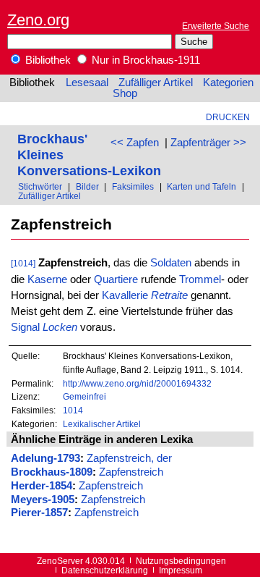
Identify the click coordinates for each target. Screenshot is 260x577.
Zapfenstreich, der (129, 458)
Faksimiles (133, 186)
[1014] (23, 263)
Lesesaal (87, 82)
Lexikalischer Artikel (102, 424)
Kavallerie (125, 295)
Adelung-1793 (45, 458)
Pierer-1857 (39, 512)
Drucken (228, 117)
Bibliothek (46, 60)
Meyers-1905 (42, 499)
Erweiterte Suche (215, 25)
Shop (125, 93)
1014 (73, 410)
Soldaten (170, 263)
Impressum (180, 570)
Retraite (169, 295)
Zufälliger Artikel (155, 82)
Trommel (200, 279)
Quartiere (116, 279)
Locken (60, 327)
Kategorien (228, 82)
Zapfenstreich (131, 472)
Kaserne (47, 279)
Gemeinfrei (84, 396)
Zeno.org (38, 20)
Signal (25, 327)
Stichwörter (40, 186)
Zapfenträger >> (208, 142)
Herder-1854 (41, 486)
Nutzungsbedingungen (181, 560)
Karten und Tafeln (201, 186)
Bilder (87, 186)
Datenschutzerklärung (104, 570)
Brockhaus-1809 (51, 472)
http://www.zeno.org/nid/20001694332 (137, 383)
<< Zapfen (134, 142)
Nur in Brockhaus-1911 (144, 60)
